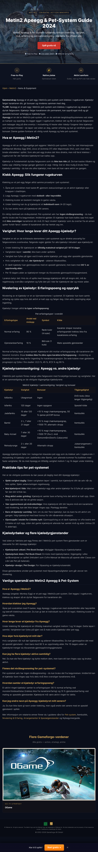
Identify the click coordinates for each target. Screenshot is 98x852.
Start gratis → (54, 847)
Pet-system (70, 714)
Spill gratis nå (49, 45)
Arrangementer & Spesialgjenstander (41, 718)
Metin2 (12, 88)
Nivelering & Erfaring (12, 718)
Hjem (4, 88)
